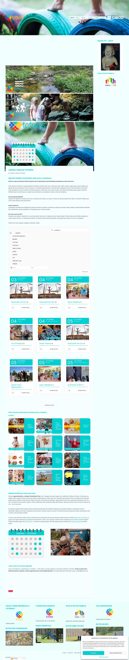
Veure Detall (26, 307)
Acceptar (93, 653)
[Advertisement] (49, 52)
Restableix (85, 271)
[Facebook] (113, 17)
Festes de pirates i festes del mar (58, 477)
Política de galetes (103, 657)
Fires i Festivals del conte (30, 443)
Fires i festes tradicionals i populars (58, 426)
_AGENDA (17, 233)
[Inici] (8, 173)
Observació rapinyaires (16, 386)
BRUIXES (15, 239)
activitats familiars (76, 521)
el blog (64, 652)
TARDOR (15, 264)
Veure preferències (116, 653)
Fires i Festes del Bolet (31, 426)
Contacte (70, 652)
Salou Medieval (74, 302)
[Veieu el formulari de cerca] (109, 17)
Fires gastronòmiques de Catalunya (31, 460)
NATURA (15, 254)
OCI (13, 257)
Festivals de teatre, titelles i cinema (58, 443)
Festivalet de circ (19, 302)
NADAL (14, 251)
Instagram (29, 521)
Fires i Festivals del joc (30, 477)
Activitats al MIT (75, 385)
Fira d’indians (17, 343)
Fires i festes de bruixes (85, 477)
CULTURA (15, 242)
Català (15, 658)
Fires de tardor (86, 426)
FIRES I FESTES (17, 248)
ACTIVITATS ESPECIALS (19, 236)
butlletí (96, 17)
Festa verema (45, 343)
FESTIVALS (15, 245)
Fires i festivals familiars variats (58, 460)
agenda (72, 17)
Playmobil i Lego (17, 260)
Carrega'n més (49, 405)
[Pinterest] (122, 17)
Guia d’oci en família (81, 517)
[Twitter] (116, 17)
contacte (102, 17)
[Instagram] (119, 17)
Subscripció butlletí (79, 652)
